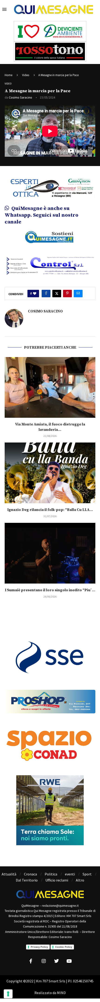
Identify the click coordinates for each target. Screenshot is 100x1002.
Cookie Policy (63, 947)
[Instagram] (43, 961)
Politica (51, 874)
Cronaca (30, 874)
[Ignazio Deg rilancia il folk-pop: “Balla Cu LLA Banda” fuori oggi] (50, 473)
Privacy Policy (39, 947)
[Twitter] (56, 961)
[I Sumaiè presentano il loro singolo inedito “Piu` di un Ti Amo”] (50, 553)
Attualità (9, 874)
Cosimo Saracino (20, 97)
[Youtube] (69, 961)
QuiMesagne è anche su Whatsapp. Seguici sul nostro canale (41, 215)
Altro (80, 880)
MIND (61, 992)
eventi (70, 874)
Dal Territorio (27, 880)
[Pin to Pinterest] (67, 293)
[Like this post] (34, 293)
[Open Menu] (4, 9)
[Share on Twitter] (56, 293)
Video (25, 75)
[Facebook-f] (31, 961)
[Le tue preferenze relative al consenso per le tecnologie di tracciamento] (8, 993)
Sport (87, 874)
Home (8, 75)
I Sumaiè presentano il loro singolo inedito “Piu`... (50, 590)
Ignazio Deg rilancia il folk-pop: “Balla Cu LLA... (50, 509)
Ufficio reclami (56, 880)
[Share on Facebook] (46, 293)
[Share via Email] (78, 293)
